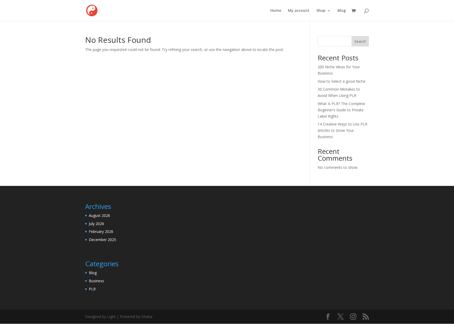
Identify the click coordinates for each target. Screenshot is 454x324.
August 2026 (99, 215)
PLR (92, 288)
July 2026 (96, 223)
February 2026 (101, 231)
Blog (342, 11)
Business (96, 280)
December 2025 (102, 239)
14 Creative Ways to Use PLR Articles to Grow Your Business (342, 130)
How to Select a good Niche (341, 81)
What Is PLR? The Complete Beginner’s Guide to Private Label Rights (341, 110)
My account (298, 11)
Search (360, 41)
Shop (321, 11)
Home (275, 11)
